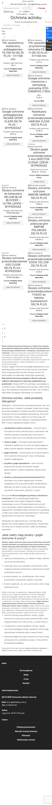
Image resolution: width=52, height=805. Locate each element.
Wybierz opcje (39, 182)
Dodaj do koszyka (13, 75)
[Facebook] (3, 3)
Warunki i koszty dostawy (26, 731)
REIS (39, 95)
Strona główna (22, 14)
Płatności (26, 735)
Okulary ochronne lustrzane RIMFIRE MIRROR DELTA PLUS (39, 192)
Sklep (32, 14)
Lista (3, 34)
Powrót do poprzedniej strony (26, 22)
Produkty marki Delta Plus (13, 63)
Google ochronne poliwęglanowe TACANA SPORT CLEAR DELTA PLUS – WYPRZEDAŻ (13, 119)
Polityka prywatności (26, 727)
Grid (3, 31)
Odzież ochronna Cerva (39, 169)
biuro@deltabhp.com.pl (37, 4)
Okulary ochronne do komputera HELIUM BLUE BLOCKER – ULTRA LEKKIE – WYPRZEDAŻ (13, 198)
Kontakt (26, 683)
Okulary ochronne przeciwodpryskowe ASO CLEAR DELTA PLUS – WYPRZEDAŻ (14, 264)
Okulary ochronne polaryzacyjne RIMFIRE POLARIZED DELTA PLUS (39, 227)
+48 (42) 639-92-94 (18, 4)
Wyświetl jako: (7, 28)
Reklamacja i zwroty (26, 740)
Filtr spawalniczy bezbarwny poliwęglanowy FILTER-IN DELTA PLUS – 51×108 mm (13, 51)
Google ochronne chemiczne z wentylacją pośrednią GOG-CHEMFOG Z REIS (39, 85)
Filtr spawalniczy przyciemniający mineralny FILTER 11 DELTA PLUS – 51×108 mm (39, 49)
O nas (26, 679)
